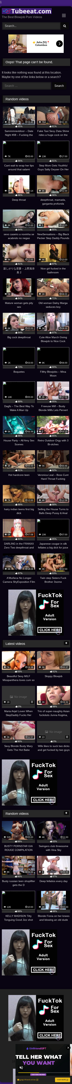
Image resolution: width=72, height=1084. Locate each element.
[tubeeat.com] (29, 11)
